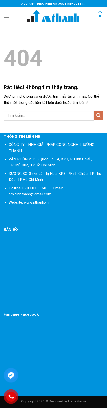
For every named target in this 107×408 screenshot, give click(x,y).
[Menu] (6, 16)
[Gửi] (98, 115)
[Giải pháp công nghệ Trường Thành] (53, 16)
